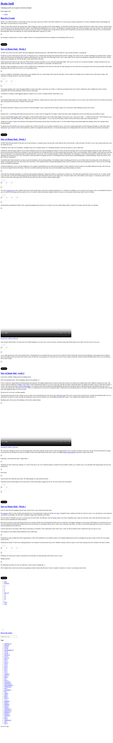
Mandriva (7, 712)
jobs (6, 717)
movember (7, 690)
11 (5, 594)
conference (7, 709)
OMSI (20, 384)
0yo (5, 671)
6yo (6, 656)
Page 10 (6, 593)
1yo (5, 664)
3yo (6, 648)
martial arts (7, 720)
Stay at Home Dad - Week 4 (13, 49)
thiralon (7, 714)
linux (6, 663)
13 (5, 597)
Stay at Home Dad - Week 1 (13, 506)
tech (6, 667)
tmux (6, 677)
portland (7, 701)
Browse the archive (6, 633)
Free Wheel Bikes (26, 386)
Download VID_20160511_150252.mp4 (9, 447)
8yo (5, 659)
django (6, 706)
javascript (7, 682)
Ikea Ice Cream (8, 18)
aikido (6, 702)
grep (6, 688)
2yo (6, 651)
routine (16, 117)
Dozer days (10, 190)
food (6, 718)
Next (5, 602)
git (5, 678)
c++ (6, 699)
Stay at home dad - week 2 (12, 373)
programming (9, 650)
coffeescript (8, 686)
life (5, 691)
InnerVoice (7, 683)
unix (6, 723)
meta (6, 696)
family (6, 698)
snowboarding (8, 685)
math (6, 694)
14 (5, 599)
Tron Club (62, 395)
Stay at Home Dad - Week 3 (13, 139)
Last (5, 604)
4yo (6, 653)
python (7, 655)
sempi (6, 14)
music (6, 675)
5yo (5, 661)
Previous (6, 583)
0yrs (6, 666)
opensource (8, 710)
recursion (7, 715)
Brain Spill (7, 3)
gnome (6, 707)
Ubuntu (7, 674)
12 (5, 596)
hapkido (7, 704)
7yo (5, 672)
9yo (5, 669)
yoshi (6, 693)
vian (6, 647)
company (5, 513)
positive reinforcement (69, 452)
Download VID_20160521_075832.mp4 (9, 338)
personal (7, 643)
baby (58, 513)
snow (6, 680)
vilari (6, 658)
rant (5, 722)
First (5, 581)
